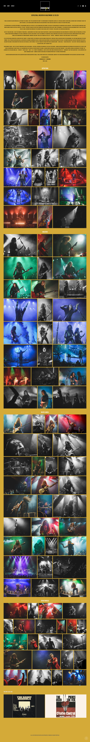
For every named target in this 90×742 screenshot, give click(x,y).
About (8, 6)
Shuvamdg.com (42, 59)
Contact (12, 6)
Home (5, 6)
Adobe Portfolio (56, 735)
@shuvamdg (48, 59)
